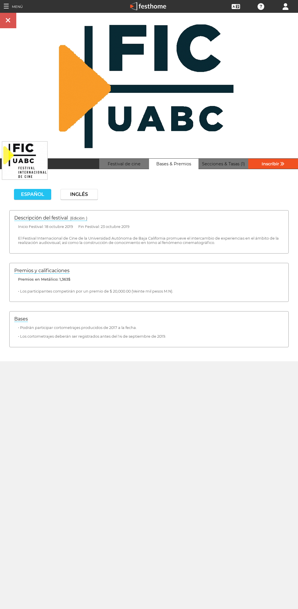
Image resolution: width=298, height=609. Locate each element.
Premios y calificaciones (42, 270)
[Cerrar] (8, 20)
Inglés (79, 194)
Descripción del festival (50, 218)
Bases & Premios (173, 164)
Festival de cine (124, 164)
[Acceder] (285, 6)
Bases (21, 319)
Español (32, 194)
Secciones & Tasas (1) (223, 164)
